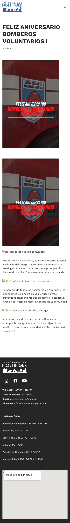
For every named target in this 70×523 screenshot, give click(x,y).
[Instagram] (6, 381)
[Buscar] (64, 7)
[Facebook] (15, 381)
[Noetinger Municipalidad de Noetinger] (12, 7)
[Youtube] (24, 381)
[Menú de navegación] (58, 7)
